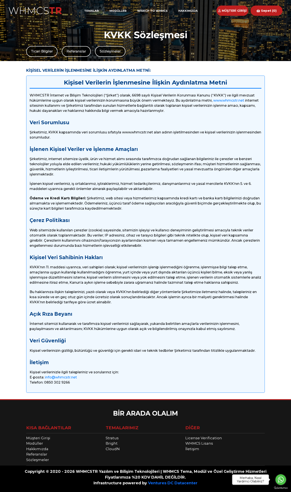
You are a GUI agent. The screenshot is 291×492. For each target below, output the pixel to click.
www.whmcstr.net (228, 100)
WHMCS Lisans (199, 443)
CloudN (113, 449)
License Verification (203, 438)
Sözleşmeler (110, 51)
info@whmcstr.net (61, 377)
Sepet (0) (268, 11)
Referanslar (76, 51)
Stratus (112, 438)
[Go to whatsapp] (280, 479)
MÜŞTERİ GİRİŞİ (234, 11)
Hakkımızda (37, 449)
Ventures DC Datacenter (172, 483)
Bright (112, 443)
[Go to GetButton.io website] (281, 487)
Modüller (34, 443)
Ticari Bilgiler (42, 51)
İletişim (192, 449)
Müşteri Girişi (38, 438)
